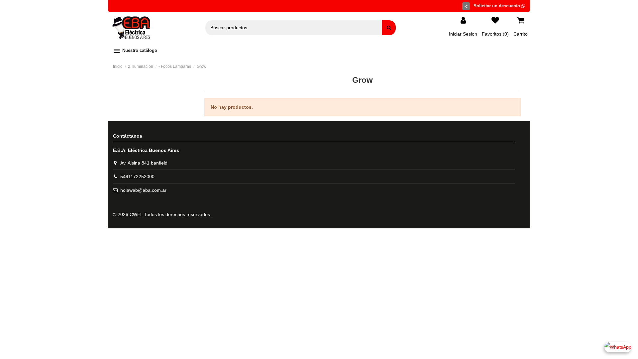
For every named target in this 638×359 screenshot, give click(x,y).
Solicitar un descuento (497, 5)
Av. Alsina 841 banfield (143, 163)
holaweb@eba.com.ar (143, 190)
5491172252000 (137, 176)
